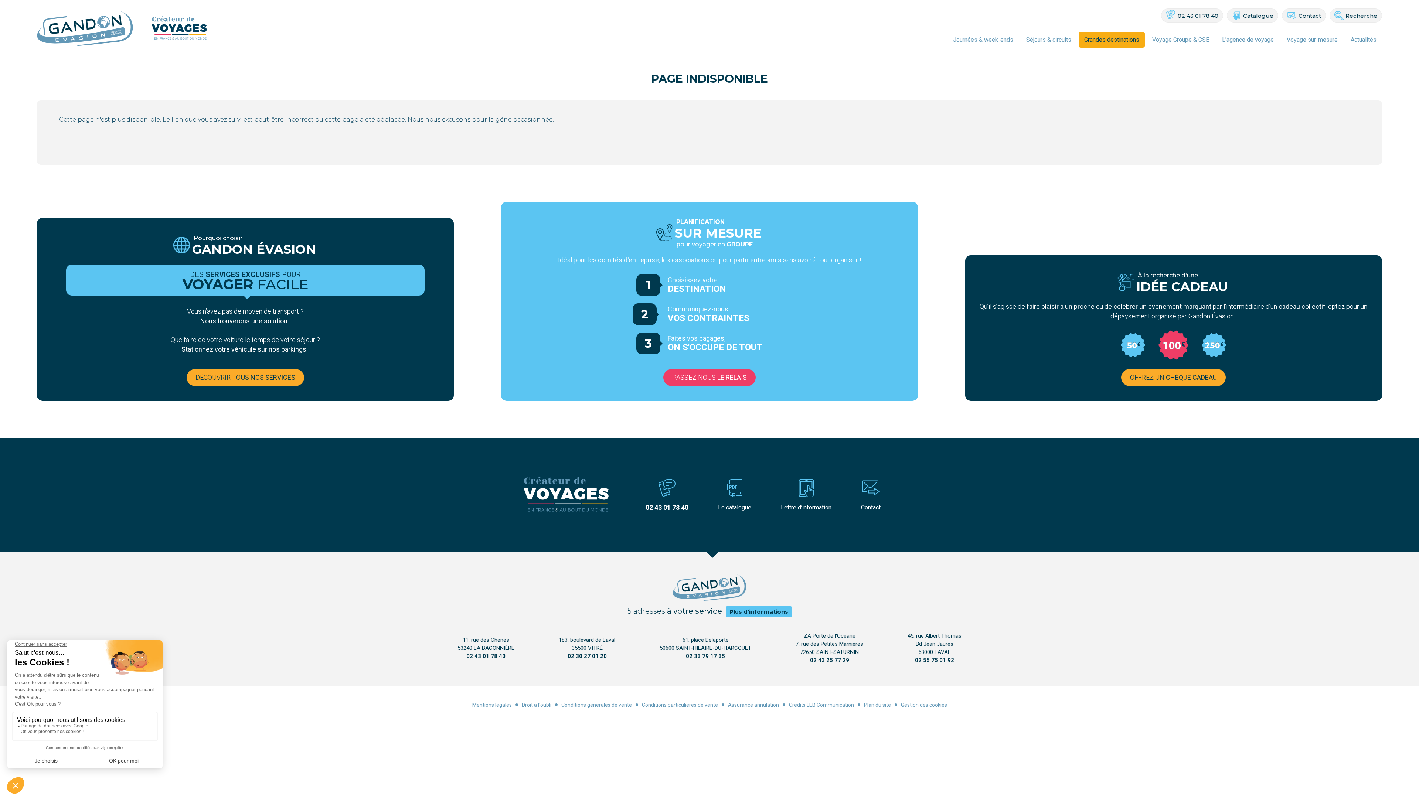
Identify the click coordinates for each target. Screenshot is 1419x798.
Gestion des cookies (924, 705)
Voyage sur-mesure (1312, 39)
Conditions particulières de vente (680, 705)
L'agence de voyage (1248, 39)
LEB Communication (830, 705)
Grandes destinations (1111, 39)
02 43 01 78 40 (1198, 15)
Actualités (1364, 39)
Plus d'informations (758, 611)
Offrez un (1173, 377)
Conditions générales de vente (596, 705)
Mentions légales (492, 705)
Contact (1310, 15)
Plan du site (877, 705)
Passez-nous (709, 377)
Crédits (797, 705)
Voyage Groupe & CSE (1180, 39)
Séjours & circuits (1048, 39)
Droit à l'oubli (536, 705)
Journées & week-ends (983, 39)
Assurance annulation (753, 705)
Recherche (1361, 15)
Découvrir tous (245, 377)
